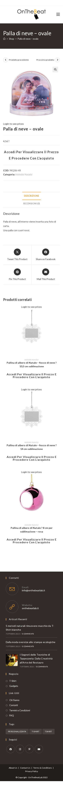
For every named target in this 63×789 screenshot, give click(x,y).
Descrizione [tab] (31, 196)
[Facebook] (10, 749)
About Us (13, 767)
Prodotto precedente (19, 60)
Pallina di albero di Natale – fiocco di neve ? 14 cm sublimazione (32, 447)
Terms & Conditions (42, 767)
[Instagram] (20, 749)
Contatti (13, 705)
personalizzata (17, 731)
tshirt (48, 731)
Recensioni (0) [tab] (31, 203)
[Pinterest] (29, 749)
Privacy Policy (31, 771)
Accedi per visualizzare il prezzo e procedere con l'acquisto (32, 375)
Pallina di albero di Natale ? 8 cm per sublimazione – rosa (31, 529)
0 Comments (28, 634)
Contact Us (25, 767)
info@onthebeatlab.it (33, 590)
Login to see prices (13, 123)
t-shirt (36, 731)
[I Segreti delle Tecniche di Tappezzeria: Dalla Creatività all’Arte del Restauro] (12, 660)
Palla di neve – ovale (28, 38)
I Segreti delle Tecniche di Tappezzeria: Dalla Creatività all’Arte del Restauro (36, 658)
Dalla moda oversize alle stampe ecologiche (30, 642)
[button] (55, 69)
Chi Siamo (14, 700)
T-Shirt (12, 681)
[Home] (4, 38)
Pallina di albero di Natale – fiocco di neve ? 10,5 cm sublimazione (32, 364)
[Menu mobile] (58, 14)
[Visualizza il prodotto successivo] (57, 59)
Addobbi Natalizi (23, 174)
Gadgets (13, 686)
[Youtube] (39, 749)
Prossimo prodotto (45, 60)
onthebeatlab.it (30, 608)
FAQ (11, 715)
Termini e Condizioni (19, 710)
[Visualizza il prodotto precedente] (5, 59)
